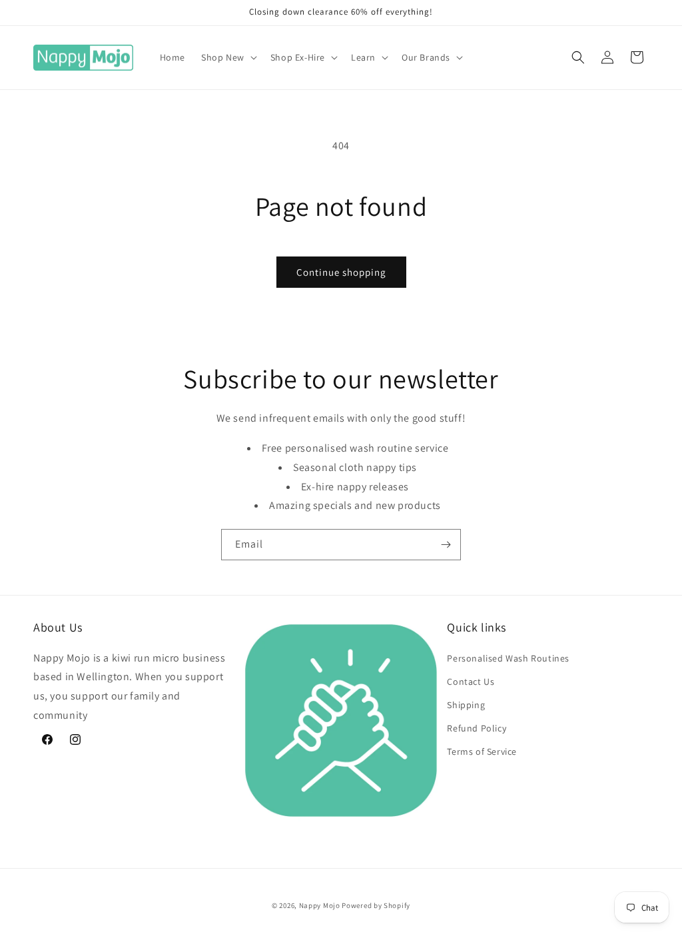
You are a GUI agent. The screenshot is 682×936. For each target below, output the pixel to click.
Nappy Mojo (319, 905)
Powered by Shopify (376, 905)
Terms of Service (482, 751)
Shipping (466, 705)
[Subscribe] (445, 544)
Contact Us (470, 682)
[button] (227, 57)
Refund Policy (476, 728)
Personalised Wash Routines (508, 658)
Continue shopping (341, 272)
